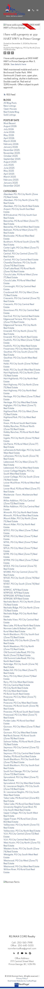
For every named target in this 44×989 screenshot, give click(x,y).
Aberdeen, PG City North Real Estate (21, 206)
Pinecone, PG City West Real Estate (21, 703)
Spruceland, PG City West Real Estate (22, 783)
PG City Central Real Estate (17, 685)
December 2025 (12, 150)
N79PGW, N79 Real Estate (16, 599)
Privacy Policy (21, 978)
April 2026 (9, 138)
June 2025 (9, 168)
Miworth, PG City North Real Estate (21, 513)
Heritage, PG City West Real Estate (20, 402)
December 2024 (12, 186)
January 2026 (11, 147)
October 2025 (11, 156)
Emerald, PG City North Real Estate (21, 337)
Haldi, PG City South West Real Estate (22, 370)
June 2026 (9, 132)
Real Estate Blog (11, 112)
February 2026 (11, 144)
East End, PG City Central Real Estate (21, 316)
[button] (14, 953)
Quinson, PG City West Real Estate (20, 733)
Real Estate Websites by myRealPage (22, 981)
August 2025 (10, 162)
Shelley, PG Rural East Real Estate (20, 756)
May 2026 (9, 135)
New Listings (10, 106)
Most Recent (9, 123)
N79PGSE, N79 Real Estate (16, 593)
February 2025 (11, 180)
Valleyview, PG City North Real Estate (22, 831)
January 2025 (11, 183)
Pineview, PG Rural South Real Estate (22, 712)
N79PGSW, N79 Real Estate (17, 596)
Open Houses (10, 109)
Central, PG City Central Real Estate (21, 260)
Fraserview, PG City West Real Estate (21, 349)
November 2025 (12, 153)
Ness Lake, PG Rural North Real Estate (22, 626)
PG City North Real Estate (16, 688)
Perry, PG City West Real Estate (18, 682)
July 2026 (9, 129)
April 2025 (9, 174)
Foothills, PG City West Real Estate (20, 346)
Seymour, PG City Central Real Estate (22, 753)
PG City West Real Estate (15, 691)
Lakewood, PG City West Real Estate (21, 468)
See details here (18, 64)
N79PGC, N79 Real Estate (16, 590)
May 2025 (9, 171)
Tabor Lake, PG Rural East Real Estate (22, 804)
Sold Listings (10, 115)
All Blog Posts (10, 103)
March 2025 (10, 177)
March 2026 (10, 141)
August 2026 (10, 126)
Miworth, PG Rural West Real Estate (21, 516)
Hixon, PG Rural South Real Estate (20, 423)
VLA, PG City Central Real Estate (19, 840)
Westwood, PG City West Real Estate (21, 867)
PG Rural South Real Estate (17, 694)
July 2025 (9, 165)
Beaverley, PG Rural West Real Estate (21, 227)
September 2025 (12, 159)
